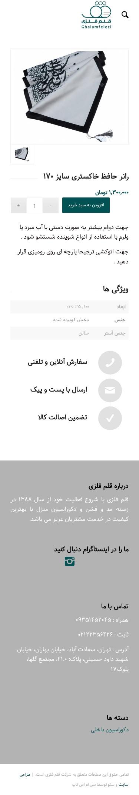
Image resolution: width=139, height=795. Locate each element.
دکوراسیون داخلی (110, 729)
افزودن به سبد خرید (86, 205)
